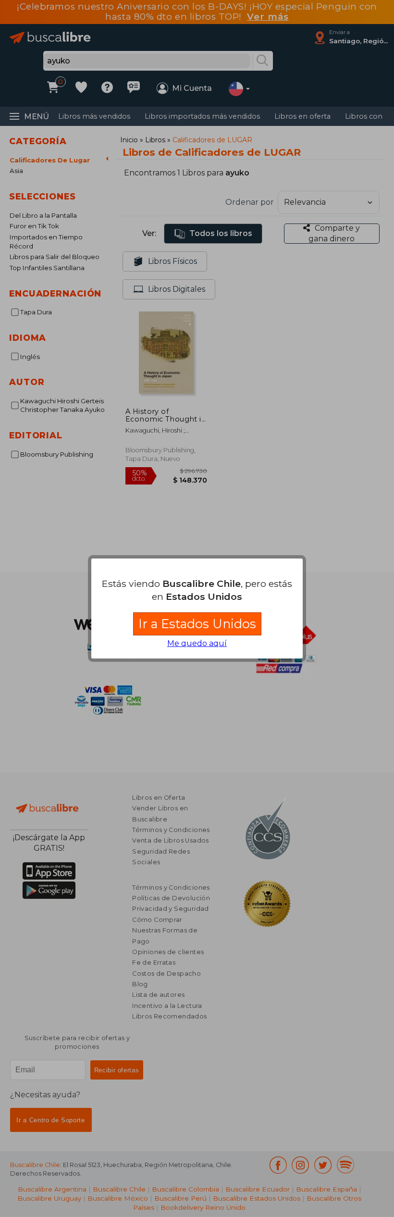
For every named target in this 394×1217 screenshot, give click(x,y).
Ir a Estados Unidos (197, 623)
